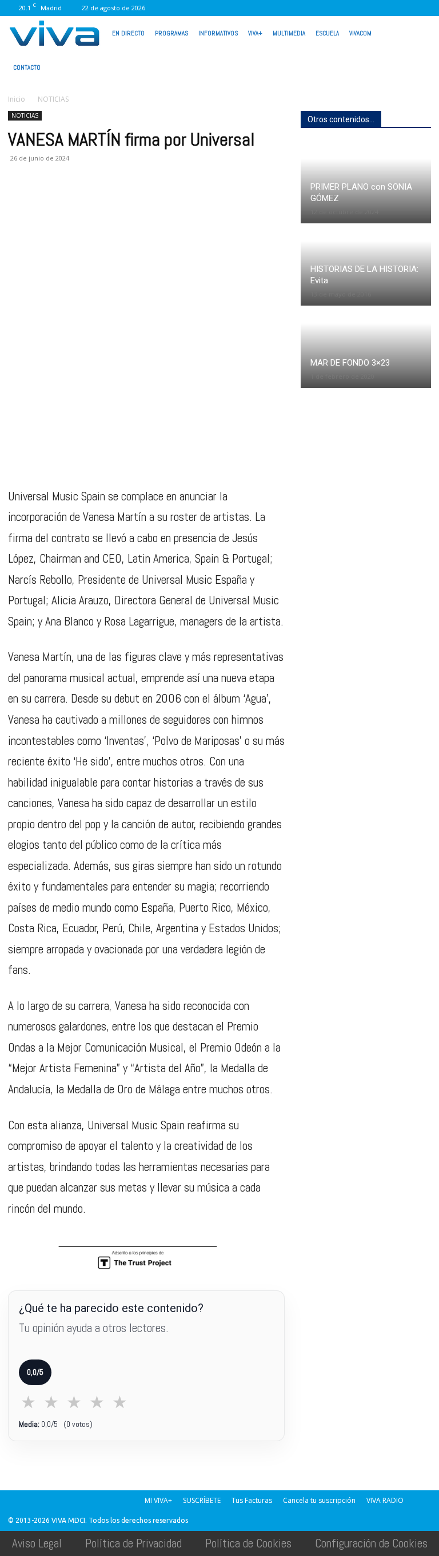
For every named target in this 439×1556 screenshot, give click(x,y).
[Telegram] (150, 204)
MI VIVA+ (158, 1500)
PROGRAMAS (171, 33)
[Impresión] (124, 204)
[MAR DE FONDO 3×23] (366, 347)
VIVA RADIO (385, 1500)
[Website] (365, 8)
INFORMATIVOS (218, 33)
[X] (347, 8)
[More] (204, 204)
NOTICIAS (24, 115)
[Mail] (309, 8)
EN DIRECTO (128, 33)
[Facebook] (271, 8)
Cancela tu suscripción (319, 1500)
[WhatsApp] (384, 8)
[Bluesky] (422, 8)
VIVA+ (255, 33)
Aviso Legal (37, 1543)
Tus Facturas (252, 1500)
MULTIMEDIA (289, 33)
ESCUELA (327, 33)
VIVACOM (360, 33)
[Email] (98, 204)
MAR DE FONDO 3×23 (350, 363)
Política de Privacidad (133, 1543)
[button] (417, 32)
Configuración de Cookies (371, 1543)
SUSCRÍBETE (202, 1500)
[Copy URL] (177, 204)
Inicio (16, 99)
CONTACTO (27, 67)
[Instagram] (290, 8)
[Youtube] (403, 8)
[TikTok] (328, 8)
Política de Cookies (248, 1543)
